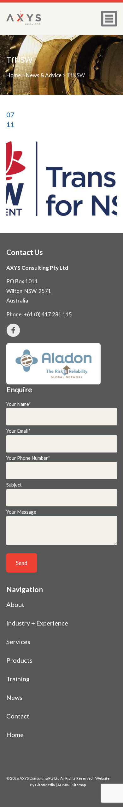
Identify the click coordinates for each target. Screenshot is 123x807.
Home (13, 75)
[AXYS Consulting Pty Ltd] (23, 18)
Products (19, 660)
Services (18, 641)
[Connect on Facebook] (61, 330)
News (14, 697)
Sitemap (79, 784)
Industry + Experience (37, 623)
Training (18, 679)
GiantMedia (45, 784)
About (15, 604)
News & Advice (44, 75)
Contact (17, 716)
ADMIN (63, 784)
